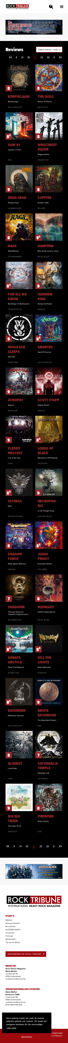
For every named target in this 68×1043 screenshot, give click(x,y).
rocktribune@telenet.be (16, 979)
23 (48, 57)
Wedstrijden (11, 939)
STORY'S (10, 916)
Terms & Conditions (52, 1033)
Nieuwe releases (13, 923)
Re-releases (11, 926)
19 (22, 57)
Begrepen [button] (27, 1037)
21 (35, 57)
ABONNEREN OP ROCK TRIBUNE (24, 954)
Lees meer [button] (11, 1028)
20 (28, 57)
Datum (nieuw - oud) (48, 49)
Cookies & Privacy (53, 1036)
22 (41, 57)
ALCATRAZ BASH (13, 929)
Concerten (10, 933)
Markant (9, 920)
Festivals (9, 936)
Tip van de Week (13, 942)
